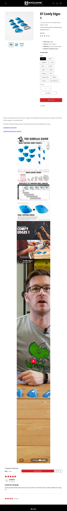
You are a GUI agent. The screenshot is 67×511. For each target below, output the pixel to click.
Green (50, 59)
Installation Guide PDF (10, 128)
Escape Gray (45, 77)
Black (51, 70)
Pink (43, 59)
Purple (50, 66)
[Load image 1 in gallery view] (11, 44)
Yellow (43, 70)
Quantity (42, 84)
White (54, 77)
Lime (52, 62)
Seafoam (44, 62)
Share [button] (43, 106)
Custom (44, 81)
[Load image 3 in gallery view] (22, 44)
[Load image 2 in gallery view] (16, 44)
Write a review (38, 471)
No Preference (54, 81)
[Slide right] (32, 45)
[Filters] (56, 471)
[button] (6, 3)
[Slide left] (6, 45)
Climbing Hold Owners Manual (12, 131)
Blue (43, 66)
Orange (44, 73)
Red (51, 73)
